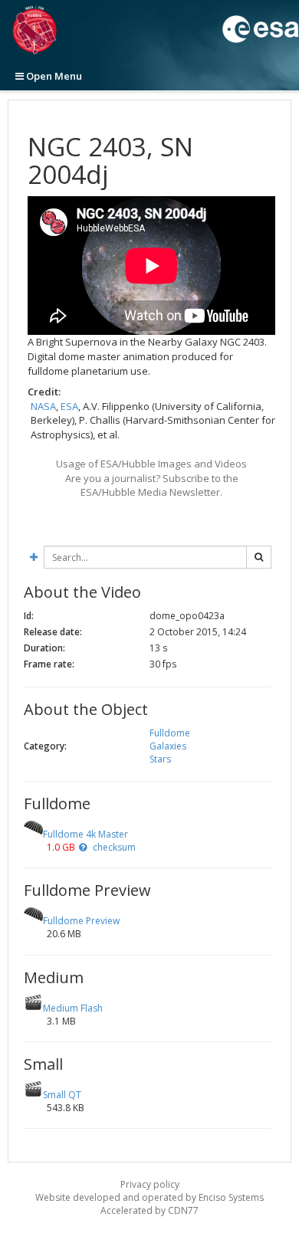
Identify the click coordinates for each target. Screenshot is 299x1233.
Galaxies (168, 746)
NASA (43, 406)
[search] (258, 557)
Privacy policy (149, 1184)
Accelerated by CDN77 (149, 1210)
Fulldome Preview (81, 920)
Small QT (62, 1094)
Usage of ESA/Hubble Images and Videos (151, 464)
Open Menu (53, 76)
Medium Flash (73, 1008)
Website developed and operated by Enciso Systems (149, 1197)
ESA (69, 406)
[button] (83, 847)
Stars (160, 759)
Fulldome (170, 732)
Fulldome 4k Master (85, 834)
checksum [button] (113, 847)
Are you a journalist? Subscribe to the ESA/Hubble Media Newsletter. (151, 485)
